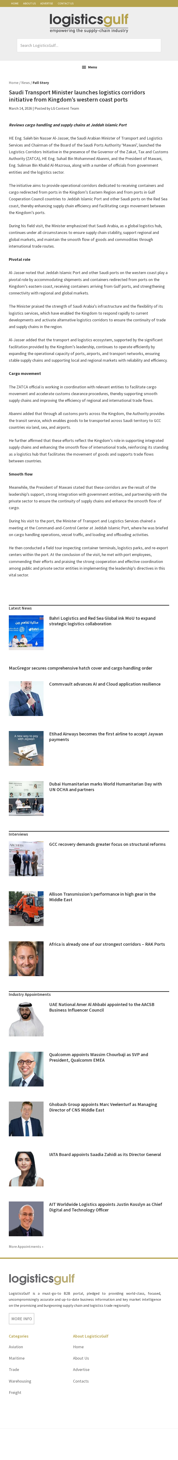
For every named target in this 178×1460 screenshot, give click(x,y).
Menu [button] (92, 67)
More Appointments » (26, 1246)
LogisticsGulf (89, 23)
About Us (29, 3)
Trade (14, 1369)
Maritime (17, 1358)
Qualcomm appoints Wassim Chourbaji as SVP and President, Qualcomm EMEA (98, 1057)
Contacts (81, 1381)
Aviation (16, 1346)
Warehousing (20, 1381)
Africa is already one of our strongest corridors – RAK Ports (107, 944)
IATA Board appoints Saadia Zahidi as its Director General (105, 1154)
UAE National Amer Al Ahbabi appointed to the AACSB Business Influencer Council (101, 1007)
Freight (15, 1392)
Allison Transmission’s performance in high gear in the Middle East (102, 896)
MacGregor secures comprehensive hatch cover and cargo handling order (80, 668)
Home (15, 3)
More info (21, 1318)
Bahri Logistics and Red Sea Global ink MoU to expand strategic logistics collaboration (102, 620)
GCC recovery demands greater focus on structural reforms (107, 844)
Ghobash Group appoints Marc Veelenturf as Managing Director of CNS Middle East (103, 1107)
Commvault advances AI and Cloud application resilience (105, 684)
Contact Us (65, 3)
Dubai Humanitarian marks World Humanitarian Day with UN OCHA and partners (105, 786)
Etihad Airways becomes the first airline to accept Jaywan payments (106, 736)
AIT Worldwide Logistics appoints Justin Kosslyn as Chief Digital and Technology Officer (105, 1207)
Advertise (46, 3)
